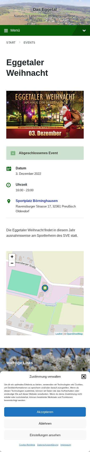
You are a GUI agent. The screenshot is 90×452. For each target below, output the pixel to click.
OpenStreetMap (75, 333)
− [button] (12, 263)
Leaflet (58, 333)
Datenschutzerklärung (47, 445)
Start (11, 42)
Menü (15, 30)
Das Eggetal (45, 9)
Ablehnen (45, 423)
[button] (84, 376)
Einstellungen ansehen (45, 435)
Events (29, 42)
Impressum (65, 445)
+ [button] (12, 256)
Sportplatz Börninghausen (37, 201)
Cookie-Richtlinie (27, 445)
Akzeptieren (45, 412)
